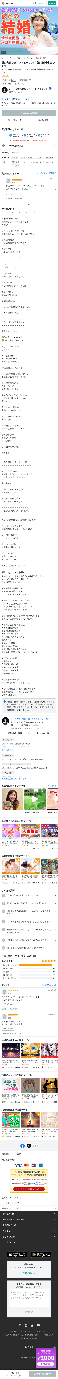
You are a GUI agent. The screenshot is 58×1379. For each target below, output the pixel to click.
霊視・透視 (15, 162)
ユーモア (40, 157)
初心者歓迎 (49, 157)
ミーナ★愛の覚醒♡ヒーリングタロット (28, 718)
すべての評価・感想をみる (47, 173)
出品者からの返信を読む (11, 1009)
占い (11, 58)
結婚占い (29, 58)
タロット (25, 162)
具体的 (23, 157)
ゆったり (15, 157)
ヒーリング (15, 166)
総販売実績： (15, 92)
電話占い (19, 58)
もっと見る (10, 194)
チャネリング (48, 162)
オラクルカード (36, 162)
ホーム (4, 58)
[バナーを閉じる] (54, 1348)
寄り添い (31, 157)
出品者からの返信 (13, 199)
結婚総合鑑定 (41, 58)
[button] (29, 895)
